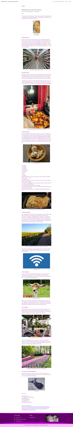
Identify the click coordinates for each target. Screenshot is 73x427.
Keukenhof (47, 407)
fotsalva (33, 407)
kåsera (45, 407)
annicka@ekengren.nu (19, 421)
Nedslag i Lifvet (28, 405)
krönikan (25, 408)
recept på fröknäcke (44, 408)
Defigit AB (37, 406)
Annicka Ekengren (30, 406)
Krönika (23, 408)
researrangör (23, 409)
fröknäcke (35, 407)
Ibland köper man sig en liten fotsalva (31, 10)
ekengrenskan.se (24, 407)
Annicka (26, 406)
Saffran (27, 409)
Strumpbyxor (30, 409)
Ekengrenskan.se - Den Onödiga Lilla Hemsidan (9, 1)
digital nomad (41, 406)
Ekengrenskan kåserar (46, 406)
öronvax (40, 408)
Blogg (34, 406)
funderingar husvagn (40, 407)
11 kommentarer (36, 11)
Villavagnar (33, 409)
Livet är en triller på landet (31, 408)
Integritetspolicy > (32, 417)
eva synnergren (29, 407)
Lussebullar (36, 408)
